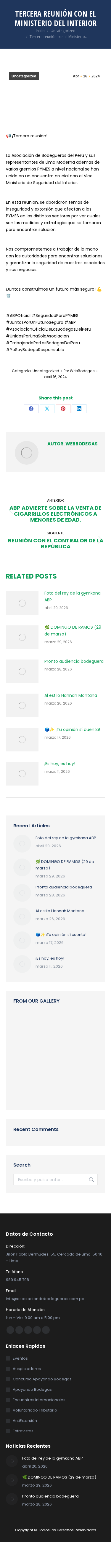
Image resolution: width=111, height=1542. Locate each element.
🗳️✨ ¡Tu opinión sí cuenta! (72, 729)
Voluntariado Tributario (35, 1410)
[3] (47, 1022)
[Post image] (22, 603)
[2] (70, 1022)
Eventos (20, 1358)
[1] (47, 1045)
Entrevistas (23, 1431)
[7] (70, 1091)
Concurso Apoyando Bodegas (42, 1379)
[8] (24, 1045)
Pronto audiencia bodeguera (74, 661)
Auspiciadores (27, 1368)
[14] (24, 1091)
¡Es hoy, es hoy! (59, 764)
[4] (70, 1045)
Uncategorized (24, 76)
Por (79, 370)
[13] (70, 1068)
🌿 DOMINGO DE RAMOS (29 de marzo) (72, 630)
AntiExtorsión (25, 1420)
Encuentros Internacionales (39, 1400)
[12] (24, 1068)
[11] (24, 1022)
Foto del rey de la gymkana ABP (72, 596)
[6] (47, 1068)
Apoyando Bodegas (32, 1389)
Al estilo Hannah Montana (70, 695)
